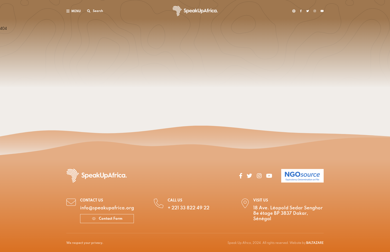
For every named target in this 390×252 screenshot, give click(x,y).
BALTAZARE (315, 243)
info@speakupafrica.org (107, 208)
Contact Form (110, 219)
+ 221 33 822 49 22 (188, 208)
